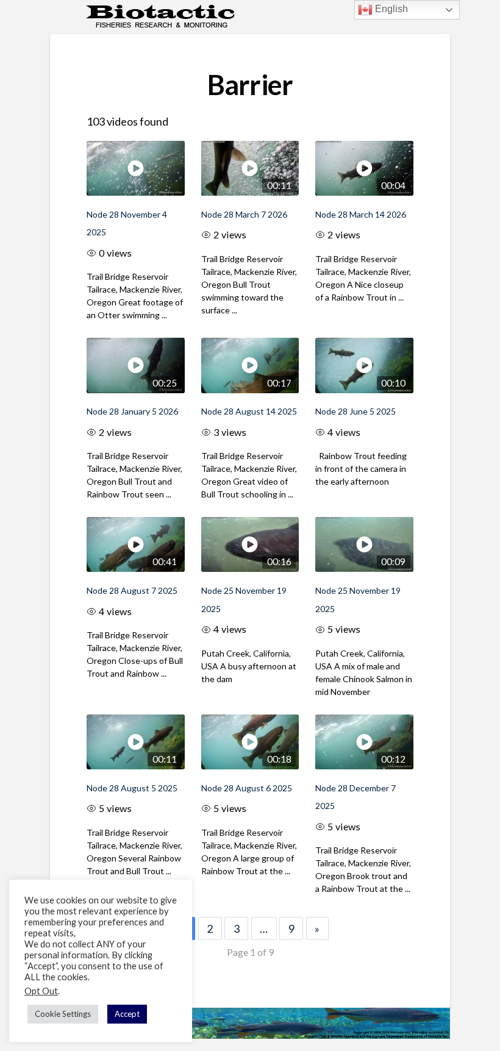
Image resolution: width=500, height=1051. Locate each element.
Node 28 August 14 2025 (249, 411)
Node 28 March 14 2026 (360, 214)
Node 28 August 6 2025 (246, 788)
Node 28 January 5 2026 (132, 411)
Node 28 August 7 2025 (132, 590)
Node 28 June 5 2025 (355, 411)
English (390, 9)
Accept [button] (127, 1014)
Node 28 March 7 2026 (244, 214)
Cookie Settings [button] (63, 1014)
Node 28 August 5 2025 (132, 788)
